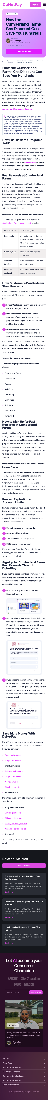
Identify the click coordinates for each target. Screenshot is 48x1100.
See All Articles (24, 866)
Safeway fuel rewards (14, 771)
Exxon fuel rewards (13, 755)
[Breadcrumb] (3, 62)
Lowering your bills (13, 813)
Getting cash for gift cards (16, 823)
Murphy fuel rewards (14, 776)
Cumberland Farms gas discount (17, 109)
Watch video (12, 1025)
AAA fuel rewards (12, 787)
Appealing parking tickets (16, 829)
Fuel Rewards (11, 14)
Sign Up (35, 4)
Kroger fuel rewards (13, 760)
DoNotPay (12, 4)
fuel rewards (30, 162)
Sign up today (36, 992)
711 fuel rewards (12, 782)
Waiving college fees (13, 818)
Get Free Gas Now (24, 51)
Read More (9, 892)
